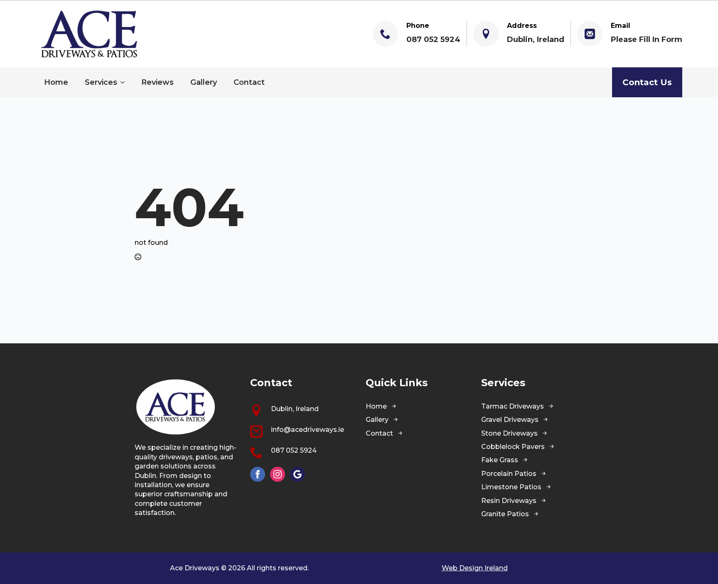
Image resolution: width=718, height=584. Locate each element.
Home (56, 82)
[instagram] (277, 474)
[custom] (297, 474)
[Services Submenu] (125, 82)
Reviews (157, 82)
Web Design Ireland (475, 568)
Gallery (203, 82)
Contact (249, 82)
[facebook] (257, 474)
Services (101, 82)
